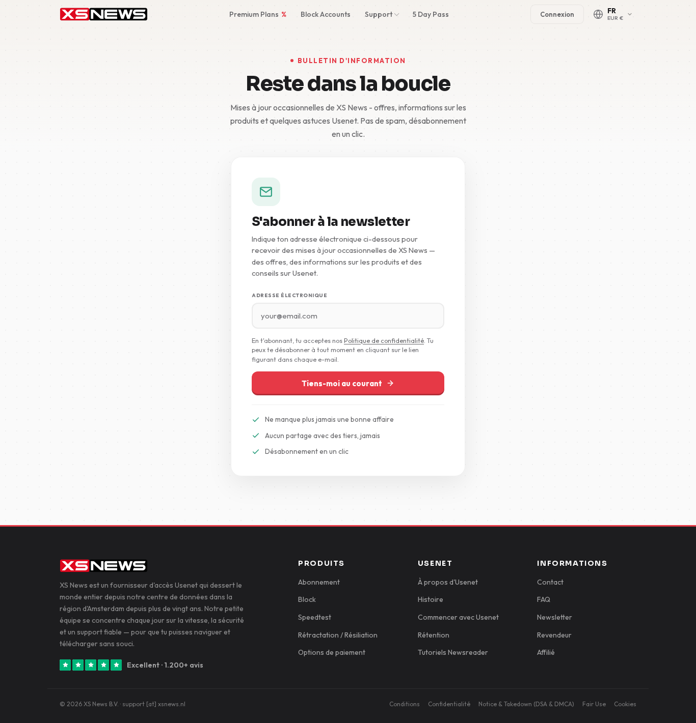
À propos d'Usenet (448, 582)
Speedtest (314, 617)
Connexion (557, 14)
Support (378, 14)
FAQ (543, 599)
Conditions (404, 704)
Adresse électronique (289, 295)
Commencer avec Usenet (458, 617)
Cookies (625, 704)
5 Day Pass (431, 14)
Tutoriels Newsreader (453, 652)
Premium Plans (257, 14)
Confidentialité (449, 704)
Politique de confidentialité (384, 340)
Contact (550, 582)
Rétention (433, 635)
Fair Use (594, 704)
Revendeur (554, 635)
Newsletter (554, 617)
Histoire (430, 599)
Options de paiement (331, 652)
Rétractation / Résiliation (338, 635)
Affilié (546, 652)
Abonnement (319, 582)
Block (307, 599)
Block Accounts (326, 14)
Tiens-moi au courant (342, 383)
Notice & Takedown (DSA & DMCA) (526, 704)
